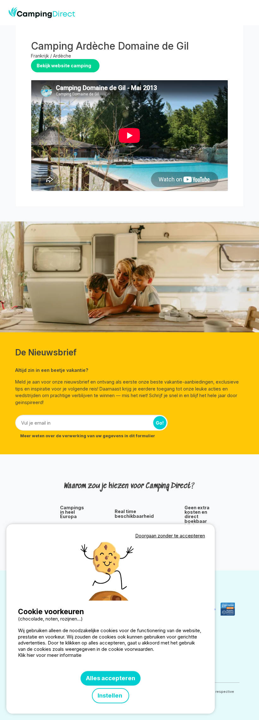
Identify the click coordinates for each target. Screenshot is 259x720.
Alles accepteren (110, 678)
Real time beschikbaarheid (134, 513)
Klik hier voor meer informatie (49, 655)
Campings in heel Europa (72, 512)
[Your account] (235, 12)
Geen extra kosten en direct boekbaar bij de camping (196, 519)
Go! (160, 423)
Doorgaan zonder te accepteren (170, 536)
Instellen (110, 695)
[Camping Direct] (42, 12)
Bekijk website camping (64, 65)
